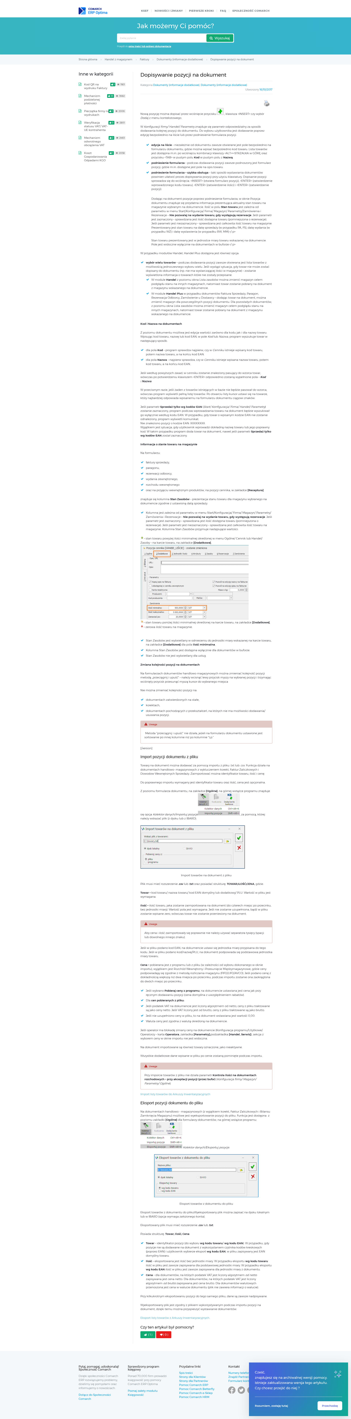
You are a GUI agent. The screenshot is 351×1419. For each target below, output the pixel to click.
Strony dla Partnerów (193, 1381)
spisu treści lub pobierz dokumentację (150, 46)
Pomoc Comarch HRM (194, 1397)
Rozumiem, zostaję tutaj (271, 1405)
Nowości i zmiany (169, 10)
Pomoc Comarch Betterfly (196, 1389)
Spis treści (186, 1373)
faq (223, 10)
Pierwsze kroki (201, 10)
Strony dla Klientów (192, 1377)
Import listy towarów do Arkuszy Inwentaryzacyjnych (175, 1094)
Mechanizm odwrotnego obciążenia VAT (94, 141)
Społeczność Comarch (251, 10)
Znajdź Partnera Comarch (245, 1377)
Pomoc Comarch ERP (193, 1385)
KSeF (144, 10)
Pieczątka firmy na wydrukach (96, 112)
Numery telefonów (241, 1373)
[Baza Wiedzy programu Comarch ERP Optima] (93, 11)
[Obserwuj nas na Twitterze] (241, 1393)
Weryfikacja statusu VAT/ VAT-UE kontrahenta (96, 126)
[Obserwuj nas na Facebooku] (231, 1393)
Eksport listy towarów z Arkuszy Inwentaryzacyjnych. (175, 1318)
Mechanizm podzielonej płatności (92, 99)
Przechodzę (330, 1405)
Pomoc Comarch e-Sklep (196, 1393)
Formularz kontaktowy (243, 1381)
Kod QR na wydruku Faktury (95, 86)
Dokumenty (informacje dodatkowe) (176, 85)
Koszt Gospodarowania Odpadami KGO (95, 156)
